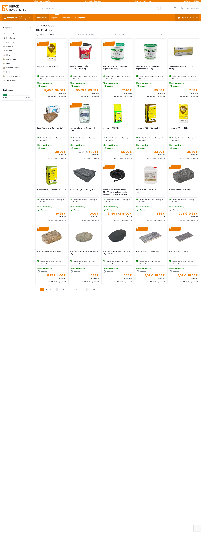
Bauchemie (10, 38)
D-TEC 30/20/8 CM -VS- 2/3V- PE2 (83, 190)
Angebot (54, 18)
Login (187, 8)
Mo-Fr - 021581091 (192, 1)
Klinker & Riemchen (13, 68)
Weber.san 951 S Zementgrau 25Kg (51, 190)
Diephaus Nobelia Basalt (179, 251)
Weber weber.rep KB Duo (47, 66)
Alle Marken (65, 18)
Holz (8, 55)
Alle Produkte (42, 18)
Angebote (10, 34)
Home (38, 26)
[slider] (4, 95)
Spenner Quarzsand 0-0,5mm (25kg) (181, 67)
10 (80, 289)
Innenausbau (11, 59)
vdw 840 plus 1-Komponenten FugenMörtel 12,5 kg (148, 67)
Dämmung (10, 42)
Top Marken (11, 80)
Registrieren (195, 8)
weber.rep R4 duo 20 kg (178, 128)
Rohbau (9, 72)
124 (93, 289)
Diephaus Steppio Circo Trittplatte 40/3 (84, 252)
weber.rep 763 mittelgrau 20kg (148, 128)
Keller (8, 63)
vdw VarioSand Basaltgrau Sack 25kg (82, 129)
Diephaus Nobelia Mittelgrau (147, 251)
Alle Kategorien (79, 18)
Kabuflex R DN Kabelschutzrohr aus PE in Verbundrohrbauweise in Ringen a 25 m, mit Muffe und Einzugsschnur (117, 192)
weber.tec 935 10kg (111, 128)
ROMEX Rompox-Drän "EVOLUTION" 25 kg (79, 67)
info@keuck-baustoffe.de (43, 1)
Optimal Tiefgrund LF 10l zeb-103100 (148, 191)
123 (89, 289)
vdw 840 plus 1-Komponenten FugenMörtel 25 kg (115, 67)
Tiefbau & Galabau (13, 76)
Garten (9, 51)
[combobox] (97, 35)
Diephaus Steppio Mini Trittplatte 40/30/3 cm (116, 252)
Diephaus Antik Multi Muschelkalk (50, 251)
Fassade (9, 46)
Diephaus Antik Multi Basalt (180, 190)
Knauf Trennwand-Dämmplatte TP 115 (51, 129)
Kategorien (7, 28)
